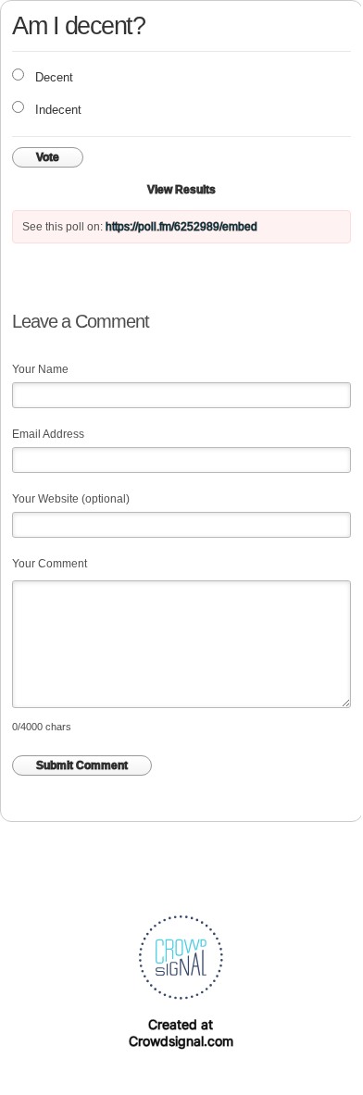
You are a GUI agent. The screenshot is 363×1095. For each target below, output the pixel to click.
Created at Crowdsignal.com (181, 1032)
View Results (181, 189)
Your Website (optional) (71, 498)
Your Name (40, 369)
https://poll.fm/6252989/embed (181, 226)
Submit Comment (82, 765)
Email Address (48, 434)
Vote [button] (47, 157)
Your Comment (49, 563)
